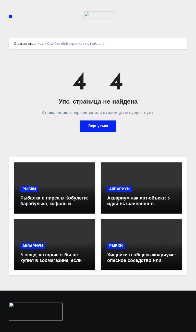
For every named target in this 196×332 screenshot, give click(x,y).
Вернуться (98, 126)
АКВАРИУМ (119, 189)
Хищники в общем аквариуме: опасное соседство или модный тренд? (141, 261)
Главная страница (29, 44)
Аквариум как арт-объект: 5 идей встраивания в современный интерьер (138, 204)
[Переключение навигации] (10, 16)
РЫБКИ (29, 189)
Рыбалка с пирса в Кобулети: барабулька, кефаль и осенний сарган (54, 204)
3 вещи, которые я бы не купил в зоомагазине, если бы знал (51, 261)
